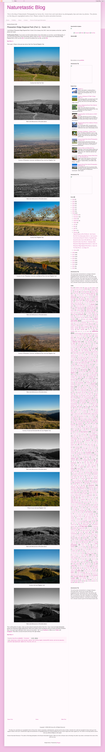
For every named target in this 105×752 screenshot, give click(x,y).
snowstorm (81, 533)
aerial (91, 296)
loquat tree (80, 433)
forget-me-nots (85, 387)
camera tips (78, 336)
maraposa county (81, 437)
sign (75, 530)
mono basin (85, 445)
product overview (92, 492)
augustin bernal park (91, 308)
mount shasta (80, 451)
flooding (72, 384)
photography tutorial (89, 482)
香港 (72, 582)
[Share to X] (34, 638)
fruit (71, 391)
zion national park (92, 578)
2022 (73, 207)
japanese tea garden (83, 417)
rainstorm (83, 499)
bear (91, 314)
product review (83, 493)
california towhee (82, 334)
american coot (88, 300)
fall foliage (93, 378)
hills (71, 408)
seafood (81, 521)
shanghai (94, 528)
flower (77, 384)
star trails (74, 542)
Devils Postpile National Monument (77, 289)
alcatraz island (79, 300)
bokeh (79, 325)
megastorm (88, 440)
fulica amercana (85, 391)
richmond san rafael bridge (92, 506)
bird (97, 317)
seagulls (87, 521)
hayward (72, 402)
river (78, 507)
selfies (79, 523)
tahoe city (94, 546)
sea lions (94, 520)
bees (85, 315)
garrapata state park (81, 392)
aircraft (91, 297)
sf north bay (95, 526)
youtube (73, 578)
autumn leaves (90, 310)
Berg (72, 287)
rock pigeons (81, 509)
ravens (93, 499)
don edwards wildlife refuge (80, 365)
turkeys (73, 559)
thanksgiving (95, 547)
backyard (82, 311)
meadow (72, 440)
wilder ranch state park (90, 569)
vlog (95, 563)
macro (84, 434)
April (75, 228)
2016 (73, 256)
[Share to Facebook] (36, 638)
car (90, 337)
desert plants (80, 364)
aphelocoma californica (93, 306)
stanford (96, 539)
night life (80, 461)
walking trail (88, 565)
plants (84, 485)
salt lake (96, 510)
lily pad (82, 430)
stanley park (96, 540)
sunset (72, 546)
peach (87, 475)
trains (83, 552)
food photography (92, 385)
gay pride (89, 392)
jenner (72, 419)
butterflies (73, 331)
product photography (74, 493)
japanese (76, 417)
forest (72, 387)
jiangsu (76, 419)
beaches (87, 314)
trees (87, 555)
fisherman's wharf (88, 381)
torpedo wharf (75, 550)
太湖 (96, 579)
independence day (82, 416)
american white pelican (80, 301)
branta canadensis (85, 326)
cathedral (78, 340)
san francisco (89, 512)
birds (73, 319)
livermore (51, 640)
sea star (77, 521)
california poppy (87, 333)
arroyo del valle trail (91, 307)
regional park (74, 503)
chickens (89, 343)
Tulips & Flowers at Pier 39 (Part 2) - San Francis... (84, 234)
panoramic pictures (77, 474)
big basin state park (80, 317)
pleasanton (61, 640)
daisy (93, 358)
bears (95, 314)
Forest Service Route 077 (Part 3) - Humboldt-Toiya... (85, 237)
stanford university (75, 540)
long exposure (84, 431)
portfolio (82, 60)
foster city (94, 388)
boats (92, 324)
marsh (89, 438)
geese (72, 394)
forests (79, 387)
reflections (96, 502)
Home (7, 20)
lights (78, 430)
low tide (91, 433)
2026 (73, 199)
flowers (93, 384)
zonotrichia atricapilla (75, 579)
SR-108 (76, 291)
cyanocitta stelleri (82, 358)
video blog (95, 562)
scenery (78, 519)
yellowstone (94, 573)
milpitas (83, 443)
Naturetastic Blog (26, 7)
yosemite (95, 575)
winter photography (81, 572)
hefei (90, 403)
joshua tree (78, 420)
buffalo (89, 329)
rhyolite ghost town (75, 506)
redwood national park (92, 500)
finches (72, 381)
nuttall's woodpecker (74, 467)
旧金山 (76, 581)
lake (86, 422)
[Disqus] (36, 662)
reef (92, 502)
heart (87, 403)
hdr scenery (81, 403)
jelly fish (90, 417)
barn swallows (89, 313)
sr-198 (79, 539)
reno (86, 503)
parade (90, 474)
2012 (73, 264)
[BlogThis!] (33, 638)
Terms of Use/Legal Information (38, 20)
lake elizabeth (79, 423)
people (88, 478)
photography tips (78, 482)
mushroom (87, 455)
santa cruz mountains (88, 514)
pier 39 (86, 483)
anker (72, 306)
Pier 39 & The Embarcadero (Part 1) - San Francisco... (85, 236)
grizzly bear (77, 399)
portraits (72, 492)
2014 (73, 260)
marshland (94, 438)
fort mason (92, 387)
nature (93, 458)
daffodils (88, 358)
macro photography (93, 434)
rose (95, 509)
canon (85, 337)
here (40, 36)
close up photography (83, 348)
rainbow (72, 499)
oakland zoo (89, 467)
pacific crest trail (93, 469)
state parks (86, 542)
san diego (81, 512)
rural (75, 510)
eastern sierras (92, 371)
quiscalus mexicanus (92, 496)
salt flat (92, 510)
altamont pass (14, 640)
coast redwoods (85, 350)
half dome (93, 399)
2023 (73, 205)
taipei (85, 547)
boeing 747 (74, 325)
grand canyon (82, 398)
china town (73, 344)
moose (72, 448)
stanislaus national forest (85, 540)
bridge (91, 328)
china (94, 343)
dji (92, 364)
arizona (73, 307)
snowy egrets (94, 533)
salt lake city (75, 512)
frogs (90, 389)
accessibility (79, 296)
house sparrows (79, 412)
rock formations (94, 507)
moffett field (82, 444)
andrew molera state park (76, 303)
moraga (76, 448)
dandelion (73, 360)
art (71, 308)
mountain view (79, 453)
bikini (93, 317)
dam (96, 358)
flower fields (82, 384)
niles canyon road (79, 464)
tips (88, 549)
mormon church (82, 448)
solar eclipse (73, 535)
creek (95, 355)
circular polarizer (75, 347)
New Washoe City (78, 290)
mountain (72, 453)
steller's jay (73, 543)
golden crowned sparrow (88, 395)
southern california (78, 536)
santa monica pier (79, 516)
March (75, 230)
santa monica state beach (90, 516)
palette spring (74, 472)
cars (82, 339)
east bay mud (93, 370)
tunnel (87, 556)
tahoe (89, 546)
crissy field (73, 357)
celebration (90, 340)
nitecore (72, 465)
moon (95, 447)
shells (91, 529)
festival (91, 379)
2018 (73, 252)
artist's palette (77, 308)
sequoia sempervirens (83, 524)
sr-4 (83, 539)
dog (96, 364)
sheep (87, 529)
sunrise (94, 545)
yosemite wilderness (92, 576)
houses (84, 412)
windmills (94, 570)
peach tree (82, 476)
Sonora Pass (95, 291)
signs (79, 530)
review (89, 505)
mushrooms (93, 455)
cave (85, 340)
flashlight (88, 382)
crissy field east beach (82, 357)
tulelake (82, 556)
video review (76, 563)
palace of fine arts (94, 471)
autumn (72, 310)
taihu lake (81, 547)
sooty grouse (86, 535)
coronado (95, 353)
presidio (78, 492)
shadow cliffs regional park (79, 528)
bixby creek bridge (87, 319)
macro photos (76, 436)
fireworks (77, 381)
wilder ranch (80, 569)
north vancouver (81, 465)
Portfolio (14, 20)
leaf (92, 427)
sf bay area (28, 641)
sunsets (79, 546)
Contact (26, 20)
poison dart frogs (90, 489)
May (75, 226)
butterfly (78, 331)
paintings (87, 471)
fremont (72, 389)
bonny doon (85, 325)
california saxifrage (74, 334)
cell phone (96, 340)
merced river (79, 441)
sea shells (72, 521)
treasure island (90, 553)
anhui (72, 304)
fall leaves (73, 379)
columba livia (73, 351)
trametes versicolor (89, 552)
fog (80, 385)
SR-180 (82, 291)
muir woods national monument (87, 454)
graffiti (77, 398)
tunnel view (93, 556)
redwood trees (87, 502)
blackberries (84, 322)
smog (81, 532)
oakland (81, 467)
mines (88, 443)
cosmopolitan (78, 354)
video (89, 562)
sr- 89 (90, 537)
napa (77, 457)
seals (92, 521)
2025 (73, 201)
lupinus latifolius (73, 434)
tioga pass (84, 549)
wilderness (73, 570)
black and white (24, 640)
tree (97, 553)
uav (88, 559)
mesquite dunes (87, 441)
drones (72, 368)
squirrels (84, 537)
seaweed (74, 523)
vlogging (72, 565)
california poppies (78, 333)
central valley (87, 341)
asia (83, 308)
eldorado (74, 374)
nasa (88, 457)
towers (93, 550)
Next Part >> (10, 41)
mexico (92, 441)
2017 (73, 254)
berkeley (90, 315)
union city (94, 559)
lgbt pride (90, 429)
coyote (89, 354)
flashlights (94, 382)
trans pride (72, 553)
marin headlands (74, 438)
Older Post (63, 719)
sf (77, 526)
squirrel (78, 537)
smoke (86, 532)
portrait (84, 491)
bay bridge (75, 314)
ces (93, 341)
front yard (94, 389)
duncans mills (73, 370)
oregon (78, 468)
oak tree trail (56, 640)
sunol (33, 641)
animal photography (79, 304)
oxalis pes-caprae (78, 469)
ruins (71, 510)
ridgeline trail (23, 641)
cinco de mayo (95, 346)
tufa (78, 556)
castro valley (89, 339)
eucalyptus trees (74, 377)
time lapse (78, 549)
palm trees (81, 472)
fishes (95, 381)
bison (80, 319)
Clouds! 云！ (81, 88)
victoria (84, 562)
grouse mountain (83, 399)
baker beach (73, 313)
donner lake (89, 365)
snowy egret (87, 533)
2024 (73, 203)
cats (82, 340)
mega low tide (80, 440)
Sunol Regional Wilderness (89, 293)
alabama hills (89, 298)
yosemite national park (79, 576)
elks (88, 374)
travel (83, 553)
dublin (76, 368)
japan (72, 417)
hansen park (82, 401)
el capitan (95, 372)
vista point (89, 563)
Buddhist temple (79, 287)
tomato (92, 549)
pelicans (83, 478)
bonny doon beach (92, 325)
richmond (82, 506)
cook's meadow (88, 353)
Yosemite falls (92, 294)
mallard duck (93, 436)
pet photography (76, 479)
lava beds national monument (83, 427)
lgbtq (95, 429)
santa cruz (93, 513)
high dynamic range (86, 405)
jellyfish (94, 417)
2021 (73, 209)
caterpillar (73, 340)
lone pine (76, 431)
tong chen (96, 549)
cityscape (94, 347)
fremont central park (81, 389)
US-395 (77, 294)
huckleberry (90, 412)
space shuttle (85, 536)
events (76, 378)
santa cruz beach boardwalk (76, 514)
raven (89, 499)
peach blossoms (93, 475)
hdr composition (83, 402)
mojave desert (90, 444)
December (76, 214)
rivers (82, 507)
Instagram (9, 631)
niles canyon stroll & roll (90, 464)
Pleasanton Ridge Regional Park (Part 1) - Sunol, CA (85, 245)
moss (95, 448)
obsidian (95, 467)
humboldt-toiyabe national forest (90, 413)
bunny (93, 329)
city (82, 347)
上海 (85, 579)
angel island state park (92, 303)
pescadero (95, 478)
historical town (83, 409)
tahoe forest (73, 547)
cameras (84, 336)
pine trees (78, 485)
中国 (88, 579)
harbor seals (90, 401)
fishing (72, 382)
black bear (83, 321)
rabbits (76, 498)
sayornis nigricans (88, 517)
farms (84, 379)
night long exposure (88, 461)
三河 (82, 579)
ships (95, 529)
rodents (91, 509)
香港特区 (76, 582)
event (81, 377)
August (75, 222)
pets (83, 479)
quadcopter (83, 495)
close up (73, 348)
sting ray (91, 543)
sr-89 (92, 539)
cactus (87, 331)
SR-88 (87, 291)
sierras (72, 530)
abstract (72, 296)
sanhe (81, 513)
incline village (73, 416)
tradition (76, 552)
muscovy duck (81, 455)
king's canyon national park (77, 422)
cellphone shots (76, 341)
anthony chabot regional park (81, 306)
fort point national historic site (82, 388)
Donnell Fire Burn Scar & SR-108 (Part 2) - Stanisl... (85, 239)
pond (80, 491)
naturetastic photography (83, 460)
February (76, 232)
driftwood (89, 367)
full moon (92, 391)
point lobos (91, 488)
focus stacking (74, 385)
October (75, 218)
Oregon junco (85, 290)
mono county (91, 445)
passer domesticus (80, 475)
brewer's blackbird (75, 328)
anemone (85, 303)
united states (74, 561)
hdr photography (74, 403)
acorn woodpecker (85, 296)
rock (89, 507)
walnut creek (95, 565)
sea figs (83, 520)
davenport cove (87, 360)
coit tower (94, 350)
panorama (87, 472)
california (30, 640)
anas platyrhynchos (90, 301)
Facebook (45, 630)
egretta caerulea (82, 372)
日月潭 (72, 581)
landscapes (80, 424)
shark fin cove (74, 529)
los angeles (86, 433)
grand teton (88, 398)
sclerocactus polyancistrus (88, 519)
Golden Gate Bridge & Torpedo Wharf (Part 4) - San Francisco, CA (87, 156)
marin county (93, 437)
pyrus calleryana (75, 495)
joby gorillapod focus (90, 419)
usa (35, 641)
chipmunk (78, 346)
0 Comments (26, 638)
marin (87, 437)
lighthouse (73, 430)
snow (92, 532)
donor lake (96, 365)
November (76, 216)
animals (19, 640)
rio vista (74, 507)
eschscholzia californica (82, 375)
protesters (91, 493)
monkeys (79, 445)
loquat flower (74, 433)
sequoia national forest (87, 523)
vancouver (78, 562)
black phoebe (89, 321)
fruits (75, 391)
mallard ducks (73, 437)
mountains (88, 453)
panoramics (85, 474)
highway (81, 406)
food (85, 385)
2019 (73, 213)
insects (94, 416)
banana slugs (81, 313)
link (23, 38)
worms (89, 572)
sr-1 (93, 537)
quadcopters (89, 495)
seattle (96, 521)
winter (72, 572)
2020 (73, 211)
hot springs (83, 410)
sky (92, 530)
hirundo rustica (78, 408)
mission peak (74, 444)
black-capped (77, 322)
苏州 (81, 581)
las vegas (78, 426)
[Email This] (31, 638)
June (75, 224)
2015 (73, 258)
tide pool (73, 549)
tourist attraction (88, 550)
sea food (88, 520)
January (75, 250)
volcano (78, 565)
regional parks (81, 503)
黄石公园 (81, 582)
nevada (91, 460)
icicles (95, 415)
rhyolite (94, 505)
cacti (83, 331)
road (86, 507)
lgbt (84, 429)
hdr (76, 402)
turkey (81, 557)
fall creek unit (86, 378)
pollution (75, 491)
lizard (72, 431)
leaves (96, 427)
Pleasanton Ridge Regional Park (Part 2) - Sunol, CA (85, 243)
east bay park (74, 371)
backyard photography (91, 311)
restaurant (84, 505)
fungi (97, 391)
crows (75, 358)
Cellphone (94, 287)
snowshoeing (74, 533)
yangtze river (79, 573)
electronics (80, 374)
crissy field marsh (92, 357)
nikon (81, 462)
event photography (90, 377)
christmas (84, 346)
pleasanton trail (83, 488)
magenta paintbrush (84, 436)
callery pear (90, 334)
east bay (37, 640)
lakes (94, 423)
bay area (96, 313)
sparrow (92, 536)
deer (97, 361)
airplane (76, 298)
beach (81, 314)
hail (89, 399)
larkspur (87, 424)
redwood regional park (76, 502)
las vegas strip (87, 426)
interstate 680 (46, 640)
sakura (87, 510)
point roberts (83, 489)
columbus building (81, 351)
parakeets (96, 474)
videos (83, 563)
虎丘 (85, 581)
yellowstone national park (76, 575)
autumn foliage (80, 310)
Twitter (57, 630)
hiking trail (93, 406)
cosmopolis (73, 354)
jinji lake (82, 419)
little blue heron (87, 430)
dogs (72, 365)
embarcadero (93, 374)
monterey (77, 447)
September (76, 220)
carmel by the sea (75, 339)
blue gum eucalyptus (84, 324)
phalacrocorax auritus (92, 479)
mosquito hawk (90, 448)
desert (73, 364)
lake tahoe (87, 423)
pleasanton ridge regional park (14, 641)
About (19, 20)
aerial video (81, 297)
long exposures (95, 431)
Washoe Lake (83, 294)
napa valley (82, 457)
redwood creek (83, 500)
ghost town (91, 394)
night (97, 460)
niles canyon (87, 462)
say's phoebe (79, 517)
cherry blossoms (81, 343)
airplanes (82, 298)
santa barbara (86, 513)
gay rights (95, 392)
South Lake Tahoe (77, 293)
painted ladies (81, 471)
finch (95, 379)
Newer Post (10, 719)
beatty (72, 315)
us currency (81, 561)
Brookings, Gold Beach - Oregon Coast (87, 131)
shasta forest (82, 529)
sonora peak (79, 535)
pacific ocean (74, 471)
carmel (94, 337)
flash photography (79, 382)
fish (81, 381)
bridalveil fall (84, 328)
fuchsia (79, 391)
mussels (72, 457)
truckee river (73, 556)
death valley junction (76, 361)
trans (95, 552)
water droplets (95, 566)
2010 (73, 268)
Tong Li (72, 294)
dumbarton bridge (92, 368)
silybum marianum (86, 530)
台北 (93, 579)
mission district (93, 443)
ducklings (82, 368)
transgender (78, 553)
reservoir (91, 503)
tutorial (83, 559)
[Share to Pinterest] (37, 638)
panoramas (95, 472)
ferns (87, 379)
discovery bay (87, 364)
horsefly (78, 410)
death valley (95, 360)
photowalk (74, 483)
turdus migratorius (74, 557)
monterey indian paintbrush (87, 447)
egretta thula (89, 372)
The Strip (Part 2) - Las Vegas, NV (81, 247)
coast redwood (74, 350)
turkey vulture (95, 557)
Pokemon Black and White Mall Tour (86, 147)
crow (71, 358)
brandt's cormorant (75, 326)
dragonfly (84, 367)
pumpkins (96, 493)
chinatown (79, 344)
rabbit (72, 498)
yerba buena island (87, 575)
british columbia (80, 329)
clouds (92, 349)
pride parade (84, 492)
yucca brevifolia (82, 578)
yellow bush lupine (87, 573)
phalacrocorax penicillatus (76, 481)
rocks (86, 509)
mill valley (78, 443)
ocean (72, 468)
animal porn (87, 304)
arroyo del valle (80, 307)
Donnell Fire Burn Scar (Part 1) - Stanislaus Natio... (84, 241)
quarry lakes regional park (81, 496)
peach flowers (74, 476)
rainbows (77, 499)
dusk (79, 370)
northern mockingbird (91, 465)
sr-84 (88, 539)
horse (74, 410)
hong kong (95, 409)
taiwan (89, 547)
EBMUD (86, 289)
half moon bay (74, 401)
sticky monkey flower (82, 543)
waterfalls (74, 568)
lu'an (95, 433)
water (88, 566)
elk (85, 374)
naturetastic (73, 460)
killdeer (96, 420)
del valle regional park (82, 362)
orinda (72, 469)
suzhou (84, 546)
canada (90, 336)
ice (91, 415)
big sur (88, 317)
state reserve (93, 542)
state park (80, 542)
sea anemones (77, 520)
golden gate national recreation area (85, 396)
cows (33, 640)
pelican (79, 478)
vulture (83, 565)
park (73, 475)
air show (87, 297)
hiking (87, 406)
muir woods (76, 454)
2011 (73, 266)
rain (95, 498)
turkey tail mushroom (87, 557)
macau (79, 434)
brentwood (94, 326)
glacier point (78, 395)
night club (74, 461)
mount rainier (87, 450)
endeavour (73, 375)
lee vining (75, 429)
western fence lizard (88, 568)
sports (96, 536)
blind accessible (91, 322)
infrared (89, 416)
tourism (81, 550)
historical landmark (75, 409)
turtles (78, 559)
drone (94, 367)
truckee (94, 554)
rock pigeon (75, 509)
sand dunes (76, 513)
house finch (90, 410)
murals (75, 455)
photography (86, 481)
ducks (86, 368)
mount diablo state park (76, 450)
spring (73, 537)
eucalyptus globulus (92, 375)
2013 (73, 262)
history (89, 409)
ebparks (41, 640)
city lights (88, 347)
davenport (79, 360)
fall (80, 378)
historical (85, 408)
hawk (95, 401)
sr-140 (75, 539)
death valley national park (87, 361)
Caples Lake (87, 287)
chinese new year (87, 344)
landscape (73, 424)
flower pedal (87, 384)
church (89, 346)
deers (74, 362)
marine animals (82, 438)
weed (81, 568)
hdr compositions (92, 402)
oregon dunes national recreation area (90, 468)
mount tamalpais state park (90, 451)
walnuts (73, 566)
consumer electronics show (92, 351)
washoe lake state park (81, 566)
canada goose (79, 337)
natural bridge (86, 458)
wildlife (78, 571)
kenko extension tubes (87, 420)
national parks (94, 457)
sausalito (72, 517)
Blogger (58, 742)
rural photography (81, 510)
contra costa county (77, 353)
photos (96, 482)
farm (79, 379)
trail (79, 552)
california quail (94, 333)
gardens (73, 392)
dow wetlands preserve (76, 367)
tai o (77, 547)
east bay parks (82, 371)
